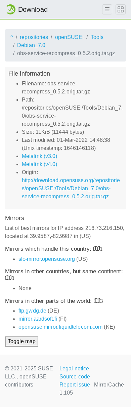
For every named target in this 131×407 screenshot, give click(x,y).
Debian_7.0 (31, 45)
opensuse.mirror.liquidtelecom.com (60, 327)
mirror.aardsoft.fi (37, 319)
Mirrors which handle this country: (49, 249)
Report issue (74, 385)
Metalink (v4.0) (39, 164)
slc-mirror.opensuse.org (46, 259)
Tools (97, 37)
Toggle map (22, 341)
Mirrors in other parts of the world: (49, 301)
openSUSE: (69, 37)
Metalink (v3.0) (39, 156)
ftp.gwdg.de (32, 311)
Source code (74, 376)
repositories (34, 37)
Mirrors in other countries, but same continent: (64, 271)
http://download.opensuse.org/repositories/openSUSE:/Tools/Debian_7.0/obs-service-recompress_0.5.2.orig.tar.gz (71, 188)
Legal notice (74, 368)
